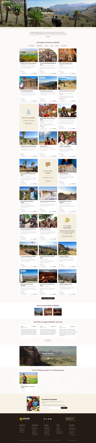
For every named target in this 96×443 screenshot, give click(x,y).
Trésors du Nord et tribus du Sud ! (65, 63)
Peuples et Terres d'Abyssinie (65, 146)
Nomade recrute (22, 430)
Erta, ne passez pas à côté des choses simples (47, 285)
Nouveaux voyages (35, 434)
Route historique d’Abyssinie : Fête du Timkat (47, 119)
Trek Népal (58, 428)
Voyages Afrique (6, 26)
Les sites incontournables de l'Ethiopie (28, 256)
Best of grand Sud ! (43, 146)
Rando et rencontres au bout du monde (28, 229)
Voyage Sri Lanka (46, 430)
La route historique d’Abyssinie (27, 91)
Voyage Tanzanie (46, 428)
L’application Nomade (72, 428)
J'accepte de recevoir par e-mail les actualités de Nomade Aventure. (53, 405)
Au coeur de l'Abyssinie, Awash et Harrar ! (67, 91)
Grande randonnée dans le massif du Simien (47, 257)
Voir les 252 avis (48, 340)
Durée (51, 45)
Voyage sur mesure (35, 428)
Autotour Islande (46, 433)
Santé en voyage (71, 430)
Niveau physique (63, 45)
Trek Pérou (58, 427)
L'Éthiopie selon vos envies (48, 28)
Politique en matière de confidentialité (40, 440)
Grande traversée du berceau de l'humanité (27, 285)
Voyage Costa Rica (47, 429)
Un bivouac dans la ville (72, 434)
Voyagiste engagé (22, 429)
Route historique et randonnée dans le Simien (28, 174)
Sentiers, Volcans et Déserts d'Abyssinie (48, 201)
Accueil (3, 26)
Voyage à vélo (34, 432)
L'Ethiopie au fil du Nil (63, 173)
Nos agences (21, 428)
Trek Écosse (58, 429)
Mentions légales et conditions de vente (25, 440)
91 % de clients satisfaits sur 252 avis (48, 17)
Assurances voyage (72, 432)
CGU (33, 440)
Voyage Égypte (46, 432)
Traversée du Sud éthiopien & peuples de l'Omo (48, 64)
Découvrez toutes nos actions (67, 236)
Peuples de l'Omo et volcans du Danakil (28, 63)
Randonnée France (59, 430)
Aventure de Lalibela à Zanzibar (65, 284)
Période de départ (39, 45)
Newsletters (48, 440)
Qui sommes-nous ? (22, 427)
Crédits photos (57, 440)
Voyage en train (34, 430)
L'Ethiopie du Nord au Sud (45, 229)
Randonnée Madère (59, 433)
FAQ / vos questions (72, 429)
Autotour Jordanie (47, 434)
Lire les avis (48, 181)
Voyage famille (34, 429)
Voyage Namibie (46, 427)
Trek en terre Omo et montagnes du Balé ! (67, 119)
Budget (46, 45)
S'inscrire (64, 407)
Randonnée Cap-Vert (59, 432)
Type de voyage (31, 45)
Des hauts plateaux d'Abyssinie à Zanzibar (27, 202)
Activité (57, 45)
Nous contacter (71, 427)
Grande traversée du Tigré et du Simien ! (28, 146)
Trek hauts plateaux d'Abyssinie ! (46, 91)
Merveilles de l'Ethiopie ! (64, 256)
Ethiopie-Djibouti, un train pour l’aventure (65, 202)
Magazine (52, 440)
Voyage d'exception (35, 433)
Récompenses (22, 432)
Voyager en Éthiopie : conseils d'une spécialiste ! (28, 387)
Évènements (71, 433)
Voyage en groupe (34, 427)
